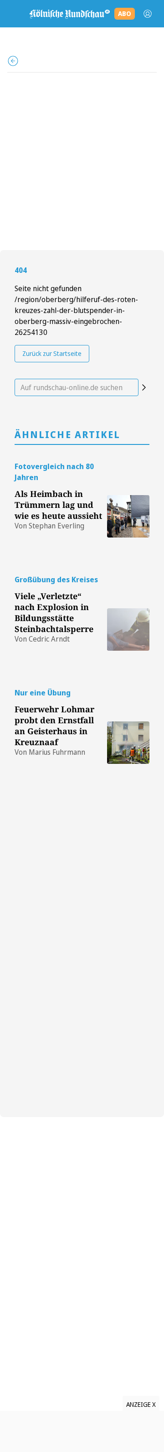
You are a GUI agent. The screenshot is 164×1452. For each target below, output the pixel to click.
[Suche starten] (143, 387)
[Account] (147, 14)
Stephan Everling (56, 526)
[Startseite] (69, 14)
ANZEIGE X (141, 1404)
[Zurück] (13, 61)
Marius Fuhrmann (57, 752)
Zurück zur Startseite (52, 353)
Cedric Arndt (49, 639)
